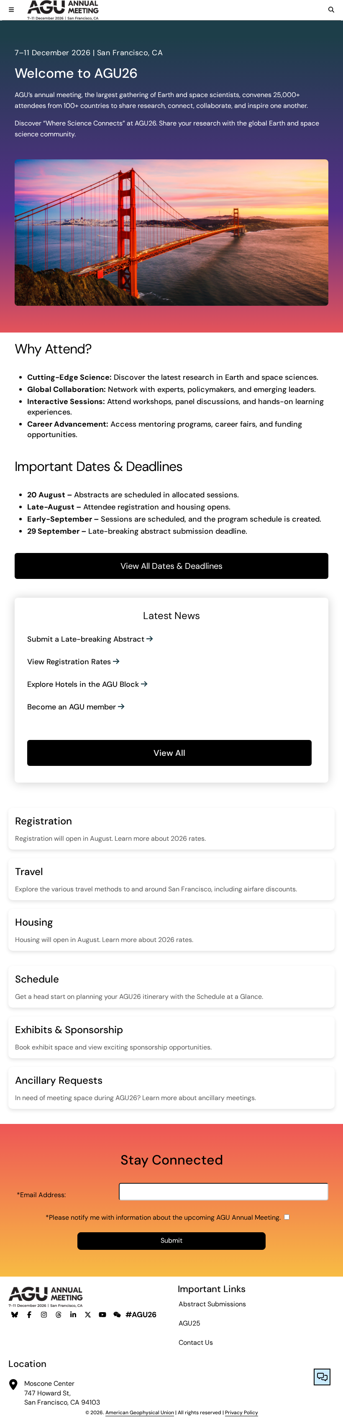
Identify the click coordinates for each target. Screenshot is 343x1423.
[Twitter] (88, 1314)
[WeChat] (117, 1314)
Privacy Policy (241, 1412)
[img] (11, 10)
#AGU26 (140, 1315)
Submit (171, 1240)
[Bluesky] (14, 1314)
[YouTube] (102, 1314)
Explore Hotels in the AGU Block (83, 684)
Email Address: (41, 1194)
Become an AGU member (71, 707)
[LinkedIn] (73, 1314)
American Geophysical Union (139, 1412)
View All (169, 752)
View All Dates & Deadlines (171, 565)
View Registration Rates (69, 662)
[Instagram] (44, 1314)
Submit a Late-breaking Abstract (85, 639)
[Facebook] (29, 1314)
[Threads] (58, 1314)
